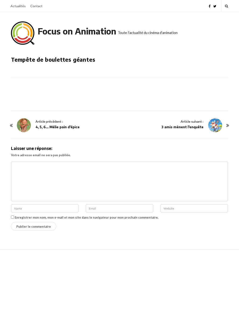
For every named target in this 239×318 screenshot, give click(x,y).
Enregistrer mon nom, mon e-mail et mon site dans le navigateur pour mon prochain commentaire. (86, 217)
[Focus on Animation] (22, 33)
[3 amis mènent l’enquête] (215, 125)
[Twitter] (214, 5)
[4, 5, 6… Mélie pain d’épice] (24, 125)
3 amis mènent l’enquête (183, 127)
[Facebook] (210, 5)
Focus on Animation (77, 31)
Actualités (18, 6)
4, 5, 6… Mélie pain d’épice (57, 127)
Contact (36, 6)
